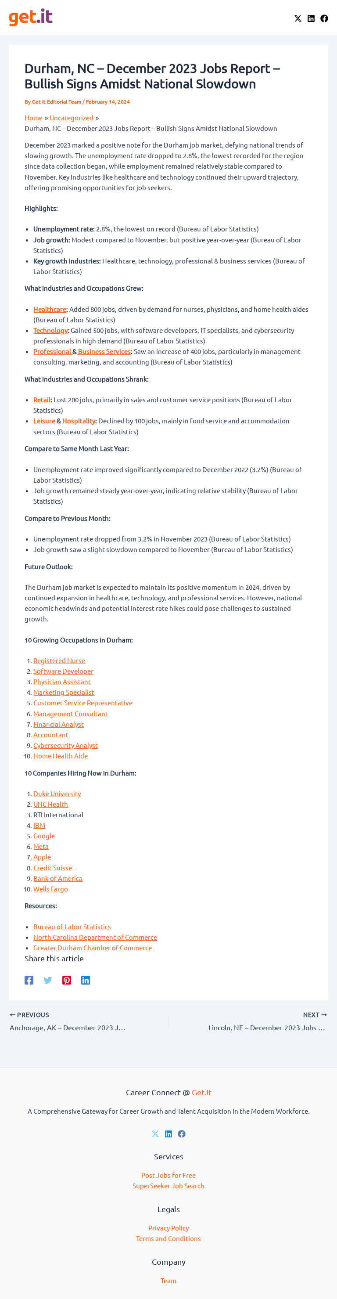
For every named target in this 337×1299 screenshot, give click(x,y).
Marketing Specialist (63, 692)
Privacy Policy (168, 1227)
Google (44, 835)
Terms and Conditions (168, 1238)
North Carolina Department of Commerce (95, 937)
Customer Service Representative (83, 702)
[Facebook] (324, 18)
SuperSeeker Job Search (168, 1185)
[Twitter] (47, 979)
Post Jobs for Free (168, 1175)
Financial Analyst (58, 724)
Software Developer (63, 671)
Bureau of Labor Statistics (72, 926)
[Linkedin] (85, 979)
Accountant (50, 734)
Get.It (202, 1092)
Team (168, 1280)
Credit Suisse (52, 867)
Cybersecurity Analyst (65, 745)
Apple (42, 856)
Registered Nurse (59, 660)
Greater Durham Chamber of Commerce (92, 947)
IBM (39, 825)
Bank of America (57, 878)
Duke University (57, 793)
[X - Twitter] (298, 18)
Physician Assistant (62, 681)
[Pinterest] (66, 979)
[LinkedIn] (311, 18)
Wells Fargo (50, 888)
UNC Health (50, 804)
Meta (41, 846)
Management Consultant (70, 713)
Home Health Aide (60, 755)
